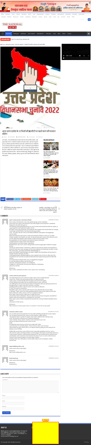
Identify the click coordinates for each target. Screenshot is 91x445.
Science (40, 17)
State (50, 17)
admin (5, 137)
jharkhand (68, 14)
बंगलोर (73, 17)
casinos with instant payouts (17, 275)
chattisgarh (16, 33)
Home (2, 33)
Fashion (47, 14)
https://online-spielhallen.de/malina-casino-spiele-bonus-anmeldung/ (27, 269)
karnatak (74, 14)
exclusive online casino (16, 311)
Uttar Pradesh (31, 33)
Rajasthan (28, 17)
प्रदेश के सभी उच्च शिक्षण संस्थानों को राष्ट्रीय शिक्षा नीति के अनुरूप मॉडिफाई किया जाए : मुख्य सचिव (51, 172)
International (60, 14)
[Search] (89, 19)
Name (3, 395)
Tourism (63, 17)
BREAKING (8, 33)
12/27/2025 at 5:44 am (54, 275)
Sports (45, 17)
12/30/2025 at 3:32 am (54, 358)
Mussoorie (15, 17)
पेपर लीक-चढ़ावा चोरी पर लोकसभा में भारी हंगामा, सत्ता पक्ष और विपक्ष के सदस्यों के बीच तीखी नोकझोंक (51, 153)
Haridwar (53, 14)
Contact (69, 33)
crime (13, 14)
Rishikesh (34, 17)
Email (3, 401)
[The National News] (12, 25)
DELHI (29, 14)
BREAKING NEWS (10, 44)
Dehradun (24, 14)
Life (58, 17)
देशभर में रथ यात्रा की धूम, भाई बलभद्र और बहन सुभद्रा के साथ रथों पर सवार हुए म (28, 39)
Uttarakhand (40, 33)
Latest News (81, 14)
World (68, 17)
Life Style (3, 17)
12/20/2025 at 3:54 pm (53, 219)
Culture (18, 14)
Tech (34, 14)
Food (54, 17)
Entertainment (40, 14)
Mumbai (9, 17)
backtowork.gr (13, 358)
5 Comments (32, 137)
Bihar (2, 14)
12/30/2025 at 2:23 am (54, 346)
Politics (22, 17)
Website (4, 406)
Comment (5, 379)
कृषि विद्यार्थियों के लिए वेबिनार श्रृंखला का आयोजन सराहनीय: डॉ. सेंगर (13, 208)
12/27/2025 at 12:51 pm (53, 311)
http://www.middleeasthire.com (17, 352)
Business (8, 14)
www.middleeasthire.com (16, 346)
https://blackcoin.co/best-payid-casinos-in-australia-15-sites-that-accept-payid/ (29, 305)
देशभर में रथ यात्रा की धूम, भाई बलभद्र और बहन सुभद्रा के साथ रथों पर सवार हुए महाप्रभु (51, 189)
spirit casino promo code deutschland (20, 220)
